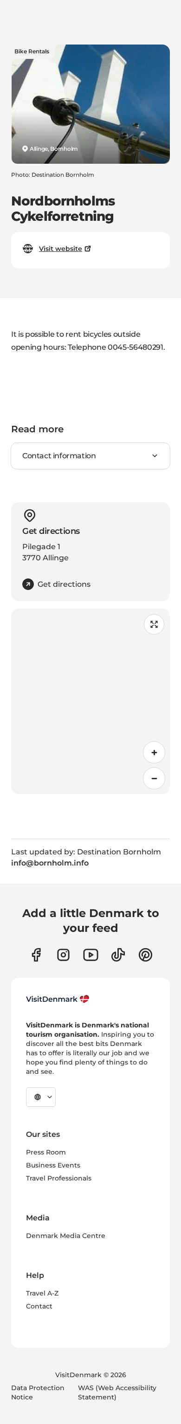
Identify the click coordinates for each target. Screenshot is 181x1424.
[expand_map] (154, 624)
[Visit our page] (63, 955)
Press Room (46, 1152)
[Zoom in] (154, 752)
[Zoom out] (154, 778)
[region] (90, 701)
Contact (39, 1306)
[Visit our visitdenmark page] (91, 955)
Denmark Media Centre (65, 1236)
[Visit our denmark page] (36, 955)
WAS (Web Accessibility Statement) (117, 1392)
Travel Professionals (58, 1178)
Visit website (60, 248)
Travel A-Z (42, 1293)
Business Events (53, 1165)
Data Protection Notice (38, 1392)
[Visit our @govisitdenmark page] (118, 955)
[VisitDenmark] (58, 999)
